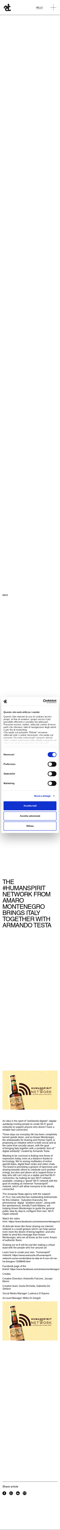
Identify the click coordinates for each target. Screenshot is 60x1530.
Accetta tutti (30, 805)
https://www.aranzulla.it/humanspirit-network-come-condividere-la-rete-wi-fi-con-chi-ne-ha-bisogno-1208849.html (29, 1258)
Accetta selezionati (30, 816)
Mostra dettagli (42, 796)
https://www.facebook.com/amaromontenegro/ (35, 1269)
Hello (39, 7)
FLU (8, 1197)
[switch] (52, 764)
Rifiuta (30, 826)
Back (5, 595)
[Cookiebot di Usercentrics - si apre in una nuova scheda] (43, 701)
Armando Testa (15, 1193)
